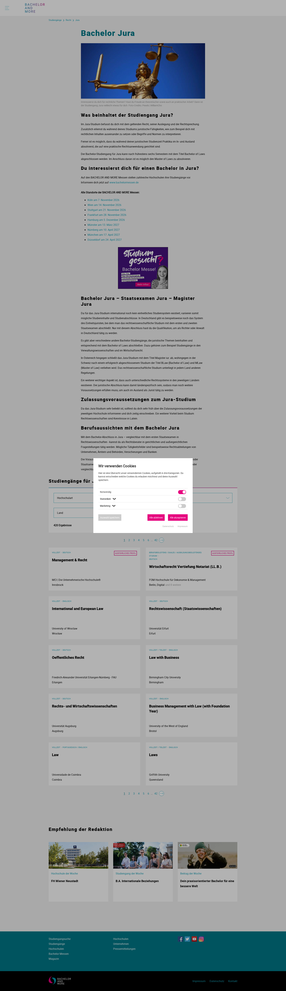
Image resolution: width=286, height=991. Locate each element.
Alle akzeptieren (178, 517)
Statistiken (108, 498)
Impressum (183, 526)
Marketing (108, 505)
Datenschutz (168, 526)
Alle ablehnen (156, 517)
